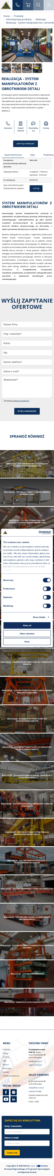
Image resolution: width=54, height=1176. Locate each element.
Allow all (27, 625)
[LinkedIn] (13, 1101)
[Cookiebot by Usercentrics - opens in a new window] (39, 532)
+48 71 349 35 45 (35, 1065)
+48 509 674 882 (35, 1091)
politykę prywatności (21, 401)
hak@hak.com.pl (35, 1061)
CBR (4, 1061)
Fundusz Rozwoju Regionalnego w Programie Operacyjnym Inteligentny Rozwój (27, 1169)
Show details (39, 617)
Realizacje (7, 1068)
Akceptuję (16, 401)
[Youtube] (6, 1101)
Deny (27, 641)
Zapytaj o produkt (25, 143)
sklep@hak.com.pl (36, 1087)
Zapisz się (12, 1152)
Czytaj (36, 188)
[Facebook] (6, 1094)
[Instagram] (13, 1094)
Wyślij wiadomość (27, 411)
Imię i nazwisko (13, 1126)
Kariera (6, 1064)
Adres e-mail (11, 1137)
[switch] (47, 589)
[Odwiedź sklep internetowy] (28, 5)
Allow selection (27, 633)
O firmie (6, 1057)
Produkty (6, 1049)
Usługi (5, 1053)
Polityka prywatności (11, 1076)
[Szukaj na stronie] (38, 5)
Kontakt (6, 1072)
